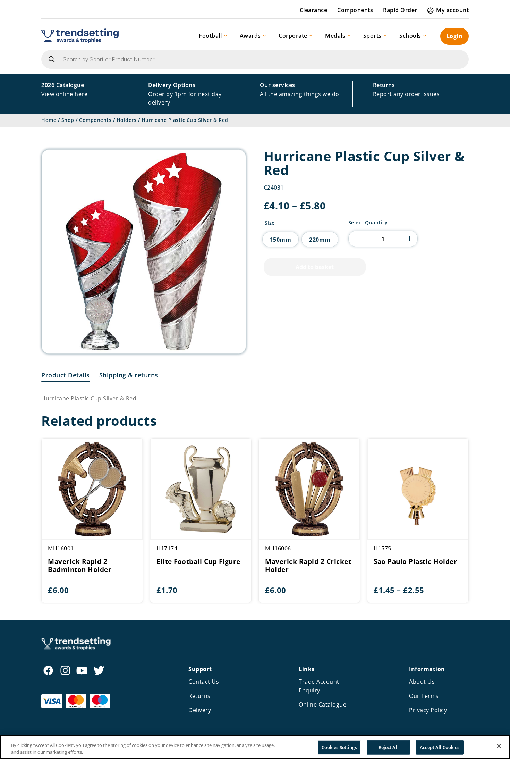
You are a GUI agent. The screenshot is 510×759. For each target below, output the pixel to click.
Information (427, 669)
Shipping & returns (128, 375)
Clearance (314, 10)
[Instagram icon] (65, 670)
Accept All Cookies (439, 747)
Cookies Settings (339, 747)
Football (210, 36)
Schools (410, 36)
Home (48, 120)
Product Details (65, 375)
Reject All (389, 747)
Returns (199, 696)
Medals (335, 36)
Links (307, 669)
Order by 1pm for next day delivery (185, 93)
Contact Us (203, 681)
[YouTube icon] (82, 670)
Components (355, 10)
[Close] (499, 746)
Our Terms (424, 696)
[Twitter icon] (99, 670)
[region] (255, 747)
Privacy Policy (428, 710)
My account (452, 10)
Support (200, 669)
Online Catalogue (322, 704)
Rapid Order (400, 10)
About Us (422, 681)
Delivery (199, 710)
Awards (250, 36)
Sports (372, 36)
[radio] (280, 239)
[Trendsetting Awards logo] (80, 35)
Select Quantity (368, 222)
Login (455, 36)
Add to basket (315, 267)
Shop (67, 120)
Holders (127, 120)
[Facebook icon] (48, 670)
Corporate (293, 36)
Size (270, 223)
